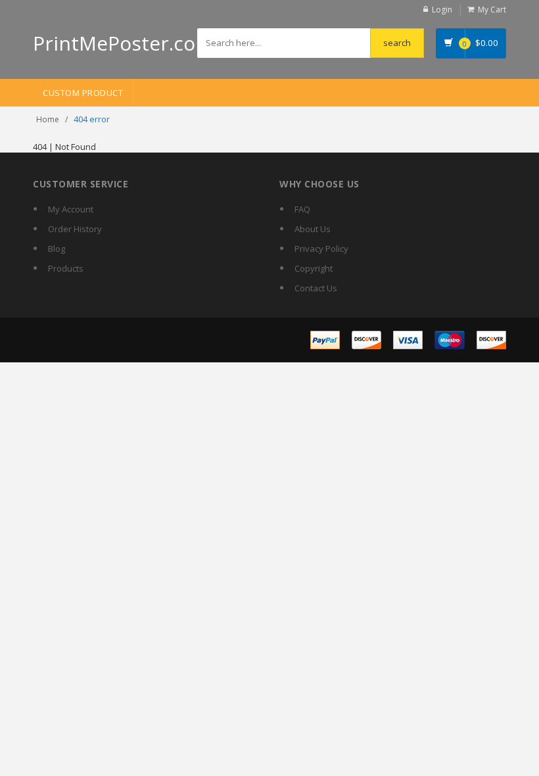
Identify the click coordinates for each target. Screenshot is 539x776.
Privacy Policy (321, 249)
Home (47, 119)
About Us (312, 229)
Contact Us (315, 288)
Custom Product (83, 93)
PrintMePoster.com (123, 43)
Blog (56, 249)
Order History (75, 229)
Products (65, 268)
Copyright (313, 268)
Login (442, 9)
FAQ (302, 209)
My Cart (492, 9)
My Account (70, 209)
